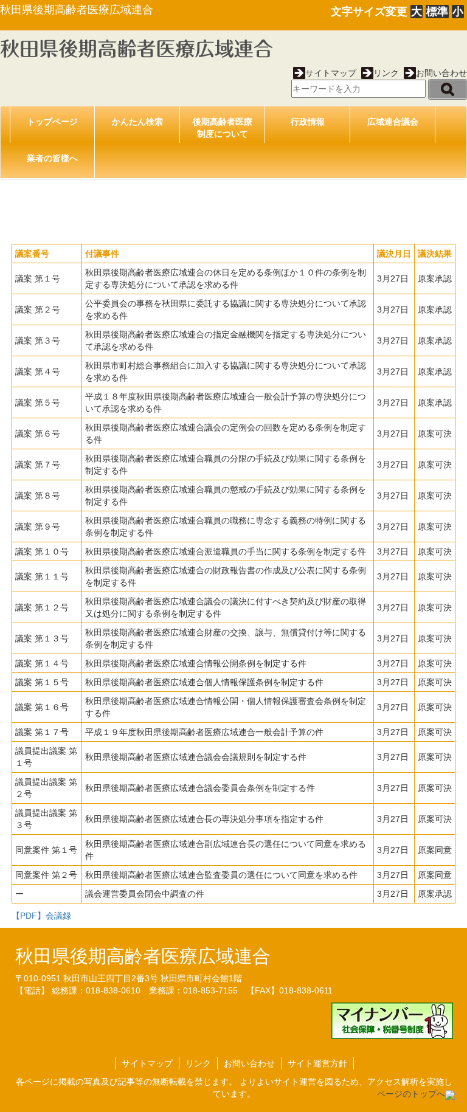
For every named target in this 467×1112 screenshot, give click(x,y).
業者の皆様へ (52, 158)
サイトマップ (330, 73)
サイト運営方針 (317, 1063)
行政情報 (308, 121)
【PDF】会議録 (41, 915)
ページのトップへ (411, 1094)
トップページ (52, 121)
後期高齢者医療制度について (222, 128)
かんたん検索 (137, 121)
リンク (386, 73)
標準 (437, 11)
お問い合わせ (441, 73)
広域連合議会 (392, 121)
